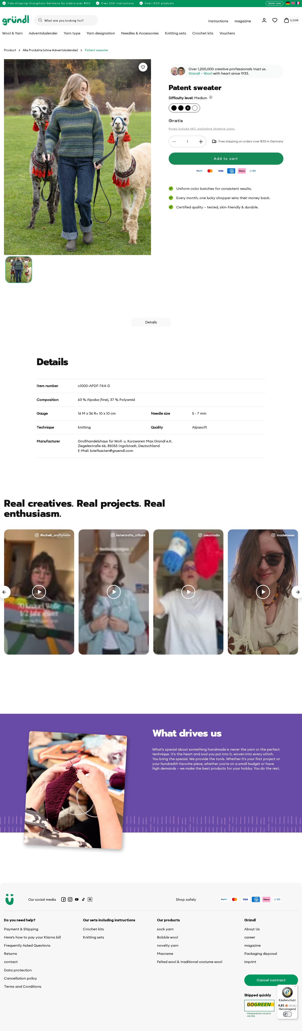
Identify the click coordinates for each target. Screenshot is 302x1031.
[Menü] (295, 987)
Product (10, 50)
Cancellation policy (20, 978)
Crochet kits (93, 929)
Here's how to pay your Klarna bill (32, 937)
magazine (252, 945)
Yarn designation (100, 33)
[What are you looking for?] (40, 20)
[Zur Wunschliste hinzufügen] (143, 67)
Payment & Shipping (21, 929)
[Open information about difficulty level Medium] (211, 97)
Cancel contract (271, 980)
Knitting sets (93, 937)
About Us (252, 929)
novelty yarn (167, 945)
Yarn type (72, 33)
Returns (10, 953)
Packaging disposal (260, 953)
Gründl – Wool (200, 73)
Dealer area (274, 3)
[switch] (287, 1014)
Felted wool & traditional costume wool (189, 961)
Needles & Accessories (140, 33)
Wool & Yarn (12, 33)
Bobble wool (167, 937)
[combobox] (66, 20)
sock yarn (165, 929)
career (249, 937)
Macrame (165, 953)
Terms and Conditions (22, 986)
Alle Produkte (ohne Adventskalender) (50, 50)
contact (11, 961)
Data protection (18, 970)
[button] (274, 20)
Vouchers (227, 33)
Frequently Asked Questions (27, 945)
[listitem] (288, 3)
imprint (250, 961)
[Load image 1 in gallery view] (19, 270)
